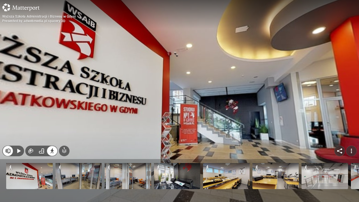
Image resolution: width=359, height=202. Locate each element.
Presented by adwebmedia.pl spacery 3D (33, 21)
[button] (29, 176)
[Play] (18, 151)
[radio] (31, 151)
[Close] (8, 151)
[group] (41, 151)
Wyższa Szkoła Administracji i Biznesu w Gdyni (39, 17)
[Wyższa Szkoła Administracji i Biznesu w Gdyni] (179, 101)
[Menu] (351, 151)
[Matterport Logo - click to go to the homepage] (21, 7)
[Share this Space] (339, 151)
